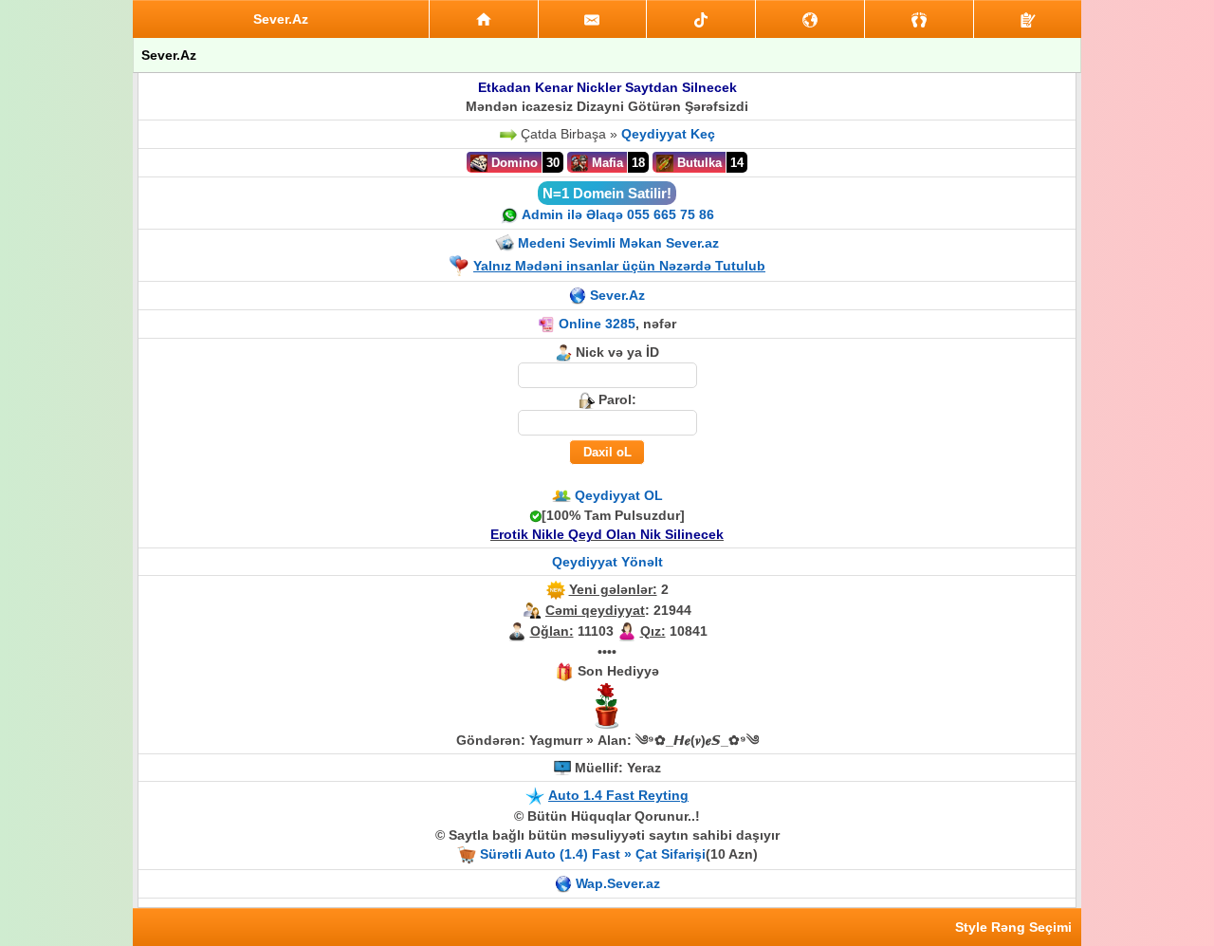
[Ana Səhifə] (484, 19)
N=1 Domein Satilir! (607, 193)
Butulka (697, 163)
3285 (620, 323)
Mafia (605, 163)
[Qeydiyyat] (1027, 19)
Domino (512, 163)
